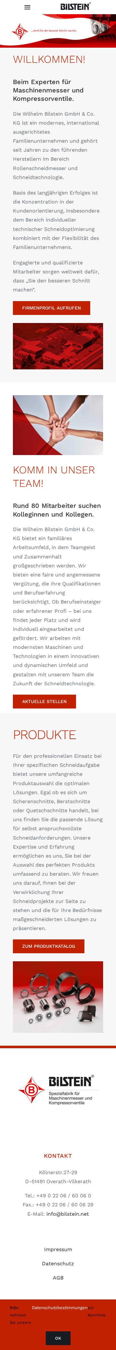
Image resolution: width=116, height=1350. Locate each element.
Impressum (58, 1249)
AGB (58, 1278)
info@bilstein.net (67, 1214)
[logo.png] (58, 1066)
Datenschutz (58, 1263)
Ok (58, 1338)
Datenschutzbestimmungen (60, 1307)
